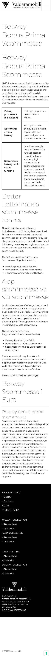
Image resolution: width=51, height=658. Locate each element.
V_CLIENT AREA (10, 510)
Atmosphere (10, 524)
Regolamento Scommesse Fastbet (21, 334)
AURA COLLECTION (12, 533)
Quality (7, 497)
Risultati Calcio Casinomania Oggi (20, 375)
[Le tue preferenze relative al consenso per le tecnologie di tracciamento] (46, 653)
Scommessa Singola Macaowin (18, 260)
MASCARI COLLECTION (14, 520)
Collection (9, 528)
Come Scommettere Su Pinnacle (20, 257)
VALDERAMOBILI (11, 492)
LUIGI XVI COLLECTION (14, 564)
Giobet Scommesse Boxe (16, 331)
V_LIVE (6, 505)
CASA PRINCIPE (10, 551)
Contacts (8, 501)
